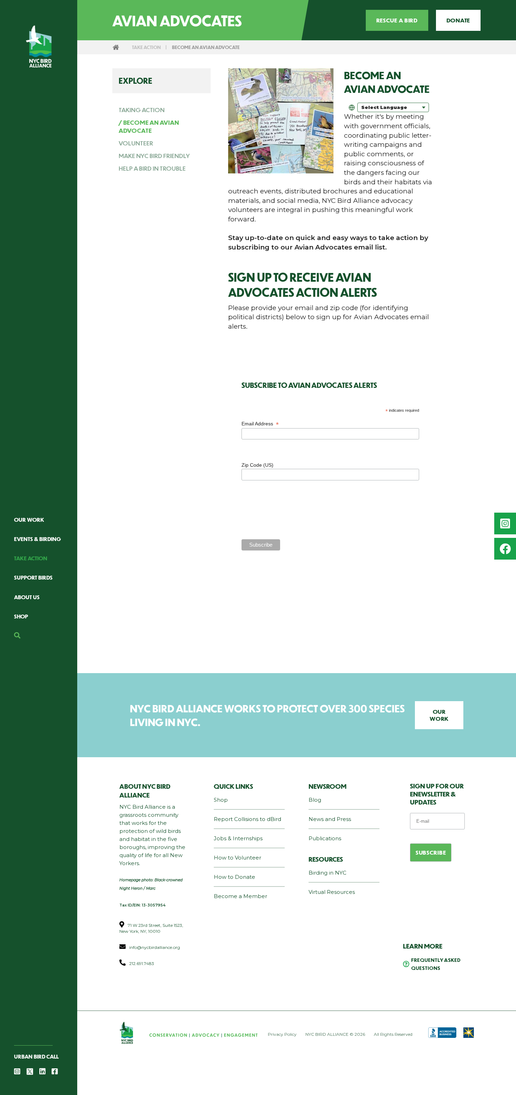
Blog (315, 799)
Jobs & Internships (238, 838)
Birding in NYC (327, 872)
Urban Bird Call (36, 1056)
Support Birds (33, 577)
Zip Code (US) (258, 465)
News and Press (330, 819)
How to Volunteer (237, 857)
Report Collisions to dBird (247, 819)
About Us (27, 597)
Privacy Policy (282, 1034)
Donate (458, 20)
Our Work (29, 519)
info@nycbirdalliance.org (154, 947)
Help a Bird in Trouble (152, 168)
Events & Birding (37, 538)
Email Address (260, 423)
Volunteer (136, 143)
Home (115, 47)
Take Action (30, 558)
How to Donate (234, 877)
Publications (325, 838)
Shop (21, 616)
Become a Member (240, 896)
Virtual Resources (332, 892)
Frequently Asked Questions (436, 964)
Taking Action (142, 110)
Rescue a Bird (397, 20)
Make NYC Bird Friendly (154, 155)
